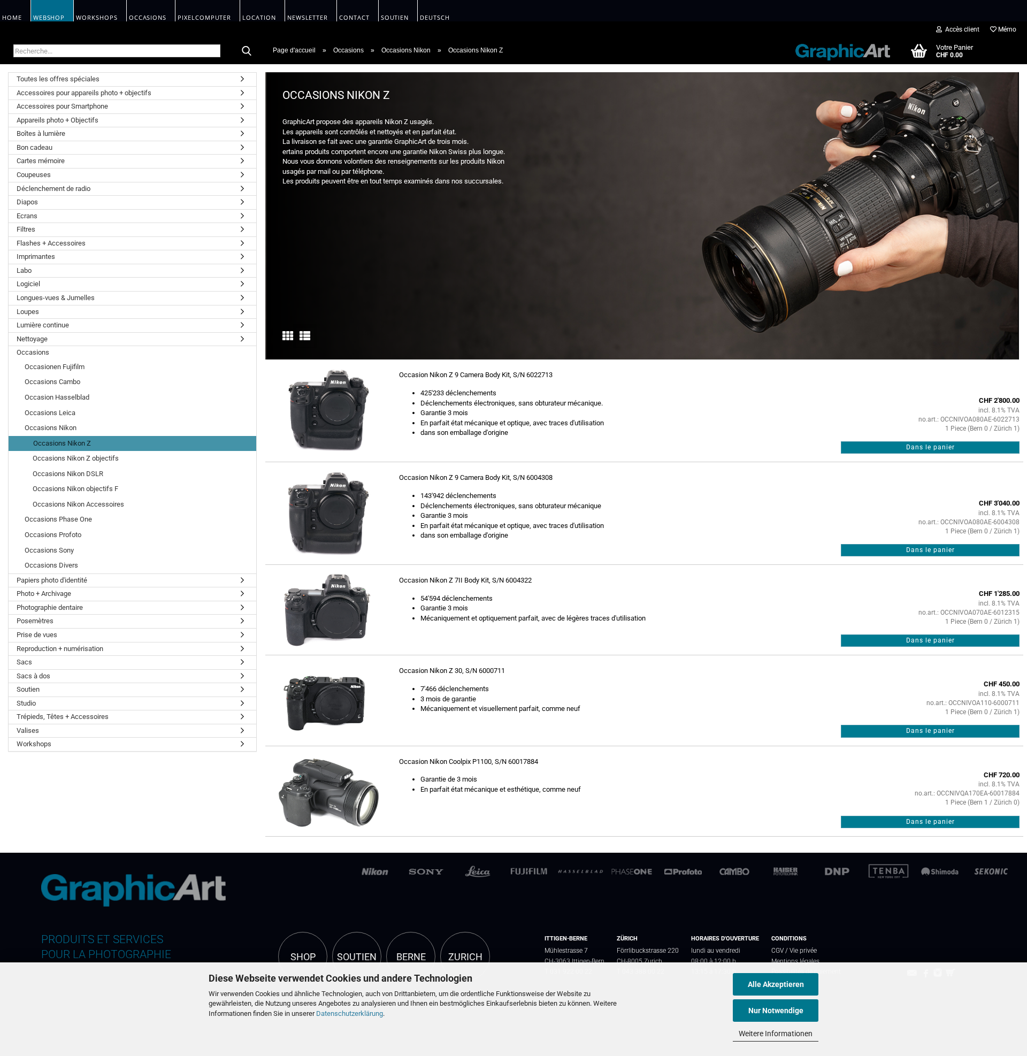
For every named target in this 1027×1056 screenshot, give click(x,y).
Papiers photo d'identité (52, 580)
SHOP (303, 957)
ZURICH (465, 957)
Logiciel (28, 284)
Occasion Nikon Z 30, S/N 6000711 (452, 671)
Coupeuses (34, 175)
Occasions (33, 352)
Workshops (34, 744)
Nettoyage (32, 339)
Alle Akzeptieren (776, 984)
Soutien (28, 689)
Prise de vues (37, 635)
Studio (26, 703)
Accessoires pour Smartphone (62, 106)
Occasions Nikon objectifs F (75, 489)
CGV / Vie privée (794, 950)
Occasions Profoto (53, 535)
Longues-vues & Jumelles (56, 298)
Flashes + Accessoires (51, 243)
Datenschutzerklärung (349, 1013)
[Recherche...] (246, 51)
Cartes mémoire (41, 161)
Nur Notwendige (775, 1010)
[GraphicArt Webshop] (837, 50)
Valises (28, 730)
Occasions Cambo (52, 382)
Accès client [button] (960, 29)
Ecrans (27, 216)
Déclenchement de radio (53, 189)
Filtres (26, 229)
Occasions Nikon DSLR (68, 474)
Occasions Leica (50, 413)
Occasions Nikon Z (62, 443)
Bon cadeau (34, 147)
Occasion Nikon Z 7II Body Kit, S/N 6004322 (465, 580)
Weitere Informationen (776, 1033)
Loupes (28, 312)
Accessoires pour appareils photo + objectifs (84, 93)
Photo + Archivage (44, 594)
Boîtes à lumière (41, 133)
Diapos (27, 202)
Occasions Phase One (58, 519)
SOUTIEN (357, 957)
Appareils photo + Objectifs (57, 120)
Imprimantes (36, 256)
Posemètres (35, 621)
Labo (24, 270)
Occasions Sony (49, 550)
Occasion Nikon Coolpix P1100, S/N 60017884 (468, 761)
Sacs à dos (33, 676)
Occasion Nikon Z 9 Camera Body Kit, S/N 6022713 (476, 375)
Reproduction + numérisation (60, 649)
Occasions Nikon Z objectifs (76, 458)
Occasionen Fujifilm (55, 367)
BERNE (411, 957)
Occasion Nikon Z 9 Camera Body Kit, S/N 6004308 (476, 477)
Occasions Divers (51, 565)
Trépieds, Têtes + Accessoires (63, 717)
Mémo (1006, 29)
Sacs (24, 662)
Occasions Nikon (50, 428)
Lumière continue (43, 325)
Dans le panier (930, 447)
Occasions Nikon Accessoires (78, 504)
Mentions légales (795, 961)
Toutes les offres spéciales (58, 79)
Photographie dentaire (50, 607)
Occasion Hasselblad (57, 397)
